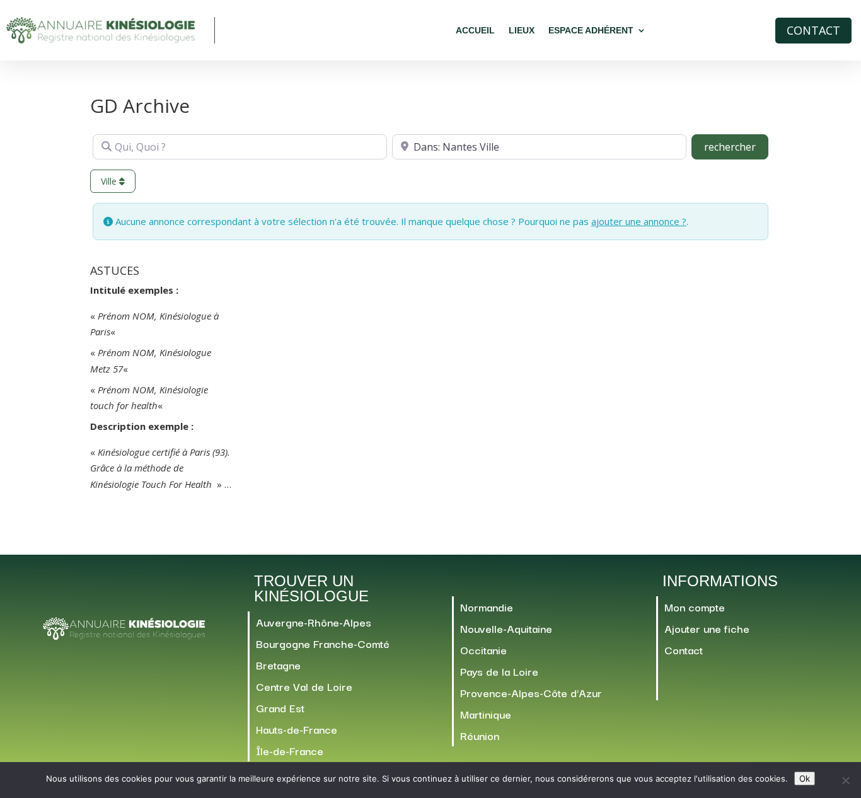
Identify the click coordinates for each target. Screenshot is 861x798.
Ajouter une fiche (706, 628)
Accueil (475, 30)
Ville (110, 181)
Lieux (522, 30)
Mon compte (694, 606)
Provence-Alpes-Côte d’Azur (531, 692)
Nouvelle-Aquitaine (506, 628)
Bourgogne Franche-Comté (323, 643)
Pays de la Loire (499, 670)
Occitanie (483, 649)
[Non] (845, 780)
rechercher (736, 146)
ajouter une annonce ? (638, 221)
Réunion (479, 735)
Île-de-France (289, 750)
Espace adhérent (590, 30)
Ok (804, 778)
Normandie (486, 606)
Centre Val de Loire (304, 686)
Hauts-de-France (296, 728)
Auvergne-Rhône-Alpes (313, 621)
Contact (813, 30)
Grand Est (280, 707)
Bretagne (278, 664)
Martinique (485, 713)
